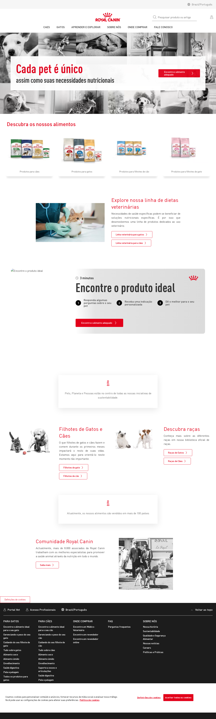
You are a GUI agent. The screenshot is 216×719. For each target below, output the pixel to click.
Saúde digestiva (11, 667)
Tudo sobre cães (46, 650)
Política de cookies (89, 700)
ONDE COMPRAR (83, 621)
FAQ (110, 621)
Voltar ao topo (204, 609)
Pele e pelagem (11, 672)
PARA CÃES (45, 621)
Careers (147, 647)
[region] (108, 698)
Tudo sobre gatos (12, 650)
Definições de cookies (15, 599)
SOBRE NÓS (150, 621)
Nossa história (150, 626)
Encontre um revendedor (85, 634)
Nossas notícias (151, 643)
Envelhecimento (11, 663)
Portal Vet (14, 609)
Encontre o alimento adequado (174, 73)
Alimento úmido (11, 658)
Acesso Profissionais (43, 609)
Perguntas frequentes (119, 626)
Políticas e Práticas (153, 652)
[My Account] (212, 17)
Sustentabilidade (151, 631)
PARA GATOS (11, 621)
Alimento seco (10, 654)
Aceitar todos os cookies (178, 697)
